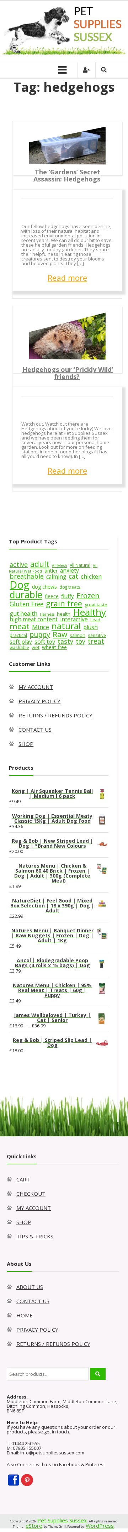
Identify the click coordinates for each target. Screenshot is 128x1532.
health (63, 614)
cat (73, 576)
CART (23, 1179)
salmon (77, 635)
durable (26, 594)
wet (35, 647)
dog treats (69, 587)
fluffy (67, 596)
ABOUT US (29, 1286)
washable (19, 647)
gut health (23, 613)
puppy (40, 634)
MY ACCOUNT (35, 686)
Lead (95, 619)
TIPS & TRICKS (34, 1236)
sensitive (97, 635)
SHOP (25, 743)
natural (66, 626)
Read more (67, 277)
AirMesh (59, 565)
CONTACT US (35, 729)
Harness (47, 614)
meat (20, 626)
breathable (27, 576)
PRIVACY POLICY (39, 701)
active (19, 564)
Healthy (89, 612)
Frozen (88, 595)
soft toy (44, 642)
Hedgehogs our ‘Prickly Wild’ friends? (67, 373)
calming (56, 576)
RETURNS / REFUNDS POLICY (55, 715)
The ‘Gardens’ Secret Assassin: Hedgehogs (66, 175)
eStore (34, 1525)
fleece (52, 596)
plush (90, 627)
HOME (24, 1315)
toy (80, 641)
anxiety (69, 570)
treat (96, 641)
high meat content (34, 619)
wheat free (54, 647)
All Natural (80, 565)
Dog (20, 585)
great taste (96, 604)
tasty (65, 641)
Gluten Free (26, 604)
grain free (64, 603)
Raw (60, 634)
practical (18, 635)
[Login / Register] (86, 70)
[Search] (98, 1374)
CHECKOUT (31, 1193)
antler (51, 570)
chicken (91, 576)
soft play (21, 642)
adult (39, 564)
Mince (40, 627)
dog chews (44, 586)
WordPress (100, 1525)
